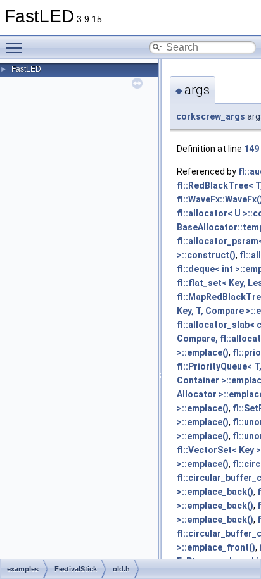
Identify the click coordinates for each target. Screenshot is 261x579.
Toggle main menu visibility (16, 47)
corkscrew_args (210, 116)
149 (251, 149)
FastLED (26, 69)
